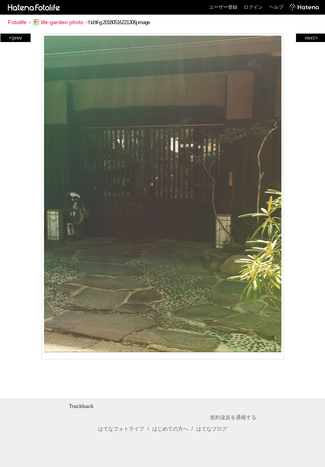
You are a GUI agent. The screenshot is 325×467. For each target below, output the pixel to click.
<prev (15, 38)
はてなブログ (211, 429)
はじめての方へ (170, 429)
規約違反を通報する (233, 417)
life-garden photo (62, 22)
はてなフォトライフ (121, 429)
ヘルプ (276, 7)
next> (311, 38)
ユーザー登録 (223, 7)
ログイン (253, 7)
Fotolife (17, 22)
